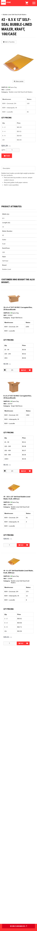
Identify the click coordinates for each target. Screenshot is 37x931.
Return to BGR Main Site (17, 926)
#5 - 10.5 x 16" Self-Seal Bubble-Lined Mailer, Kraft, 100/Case (16, 498)
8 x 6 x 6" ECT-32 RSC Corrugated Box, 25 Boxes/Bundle (17, 397)
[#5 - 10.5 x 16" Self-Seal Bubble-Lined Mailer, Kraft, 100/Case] (13, 487)
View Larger (19, 81)
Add (8, 155)
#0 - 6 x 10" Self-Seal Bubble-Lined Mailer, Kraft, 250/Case (18, 572)
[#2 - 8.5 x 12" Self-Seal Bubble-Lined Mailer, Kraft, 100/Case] (18, 62)
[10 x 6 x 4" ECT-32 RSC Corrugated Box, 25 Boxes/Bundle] (13, 298)
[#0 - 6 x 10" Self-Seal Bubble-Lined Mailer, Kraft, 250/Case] (13, 561)
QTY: (3, 150)
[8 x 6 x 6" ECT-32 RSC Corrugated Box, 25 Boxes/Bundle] (13, 386)
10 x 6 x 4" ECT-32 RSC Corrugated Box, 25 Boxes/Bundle (17, 308)
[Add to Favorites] (29, 370)
